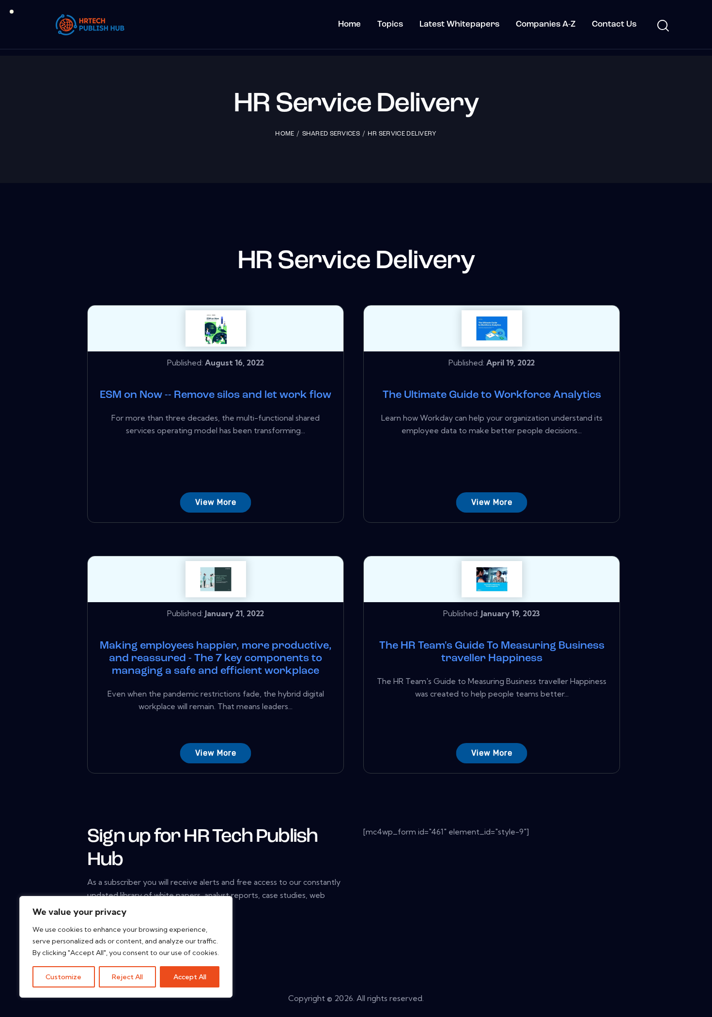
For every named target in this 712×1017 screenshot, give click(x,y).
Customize (63, 976)
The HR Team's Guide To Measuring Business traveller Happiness (491, 652)
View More (215, 502)
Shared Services (331, 134)
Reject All (127, 976)
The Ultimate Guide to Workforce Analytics (492, 395)
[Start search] (662, 26)
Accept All (189, 976)
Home (284, 134)
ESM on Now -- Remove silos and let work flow (215, 395)
